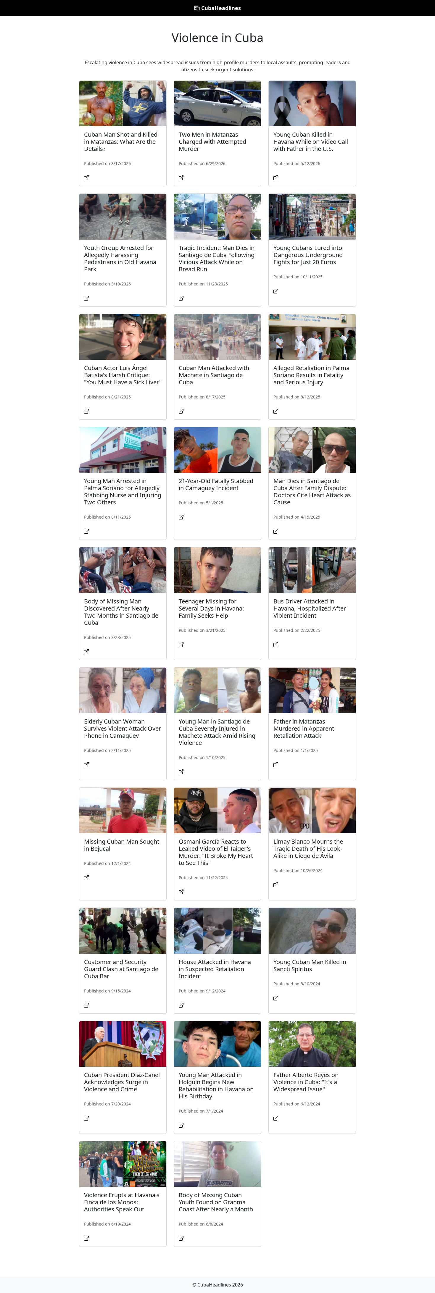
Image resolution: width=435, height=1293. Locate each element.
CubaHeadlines (220, 8)
